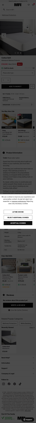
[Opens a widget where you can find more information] (27, 419)
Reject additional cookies (18, 217)
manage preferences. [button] (19, 201)
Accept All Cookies (18, 223)
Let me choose (18, 212)
